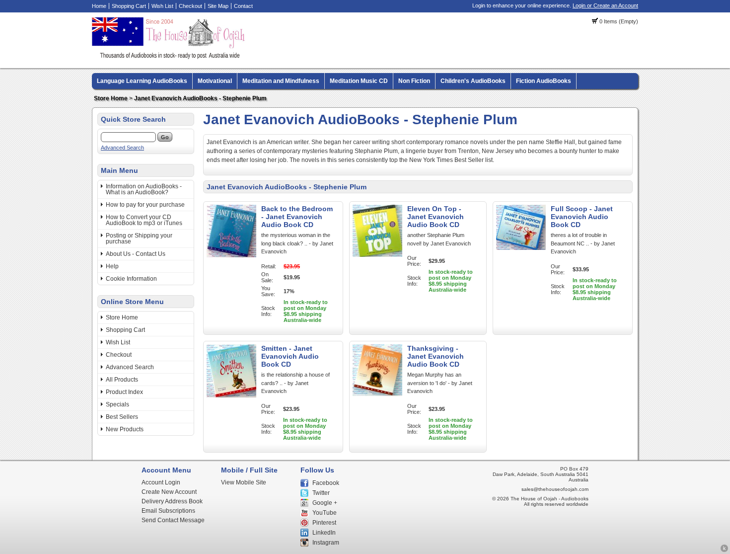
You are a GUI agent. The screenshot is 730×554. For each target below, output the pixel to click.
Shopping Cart (129, 6)
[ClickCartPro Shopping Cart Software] (724, 550)
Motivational (215, 81)
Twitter (321, 492)
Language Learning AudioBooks (142, 81)
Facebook (325, 482)
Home (99, 6)
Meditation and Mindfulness (280, 81)
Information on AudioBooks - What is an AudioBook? (144, 189)
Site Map (218, 6)
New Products (125, 429)
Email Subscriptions (168, 510)
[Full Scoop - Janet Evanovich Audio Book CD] (521, 247)
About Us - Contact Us (135, 253)
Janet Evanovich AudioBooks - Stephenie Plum (200, 98)
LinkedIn (324, 532)
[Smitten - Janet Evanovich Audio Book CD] (231, 395)
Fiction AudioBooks (543, 81)
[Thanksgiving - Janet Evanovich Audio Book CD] (377, 394)
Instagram (325, 542)
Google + (324, 502)
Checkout (190, 6)
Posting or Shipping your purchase (139, 238)
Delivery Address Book (172, 501)
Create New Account (169, 491)
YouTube (324, 512)
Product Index (124, 392)
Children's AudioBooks (473, 81)
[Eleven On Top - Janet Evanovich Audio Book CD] (377, 254)
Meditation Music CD (359, 81)
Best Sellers (122, 416)
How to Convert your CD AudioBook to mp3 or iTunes (144, 220)
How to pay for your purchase (145, 204)
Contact (243, 6)
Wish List (162, 6)
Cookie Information (131, 278)
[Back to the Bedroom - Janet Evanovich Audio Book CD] (231, 255)
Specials (117, 404)
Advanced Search (122, 148)
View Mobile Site (243, 482)
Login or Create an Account (605, 5)
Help (112, 266)
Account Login (161, 482)
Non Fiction (414, 81)
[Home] (170, 57)
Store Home (111, 98)
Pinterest (324, 522)
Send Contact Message (173, 520)
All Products (122, 379)
